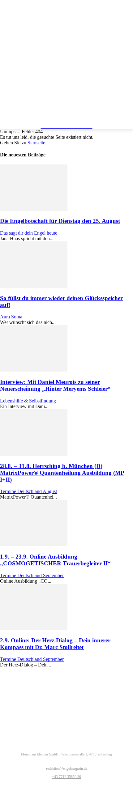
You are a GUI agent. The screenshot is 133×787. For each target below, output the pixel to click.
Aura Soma (11, 316)
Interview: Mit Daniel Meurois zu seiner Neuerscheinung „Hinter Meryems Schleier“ (55, 385)
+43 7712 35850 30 (66, 777)
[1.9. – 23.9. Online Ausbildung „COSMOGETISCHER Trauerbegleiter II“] (33, 544)
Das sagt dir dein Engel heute (28, 233)
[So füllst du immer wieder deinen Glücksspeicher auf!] (33, 286)
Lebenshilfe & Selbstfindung (28, 400)
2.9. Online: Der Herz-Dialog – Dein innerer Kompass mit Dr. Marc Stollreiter (55, 643)
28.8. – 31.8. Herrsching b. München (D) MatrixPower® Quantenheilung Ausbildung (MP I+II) (62, 473)
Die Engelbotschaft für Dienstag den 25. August (60, 221)
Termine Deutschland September (32, 575)
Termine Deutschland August (28, 491)
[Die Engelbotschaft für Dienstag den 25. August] (33, 209)
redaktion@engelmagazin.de (66, 768)
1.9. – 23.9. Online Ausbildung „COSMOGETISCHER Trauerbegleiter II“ (55, 560)
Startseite (36, 142)
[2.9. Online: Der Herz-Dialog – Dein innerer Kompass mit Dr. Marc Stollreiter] (33, 628)
